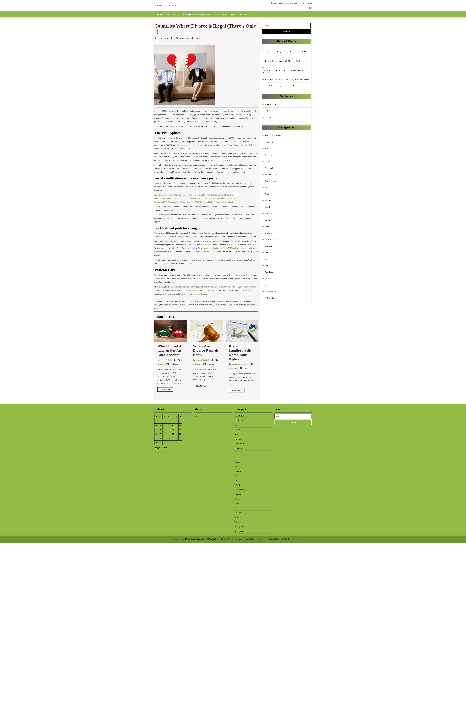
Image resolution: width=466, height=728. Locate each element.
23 (156, 438)
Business (268, 155)
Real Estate (269, 272)
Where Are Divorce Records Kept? (206, 350)
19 (169, 434)
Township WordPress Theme (184, 539)
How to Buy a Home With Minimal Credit (283, 61)
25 (164, 438)
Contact (244, 14)
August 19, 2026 (238, 364)
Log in (196, 416)
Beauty (268, 149)
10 (160, 430)
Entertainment (271, 174)
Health (267, 207)
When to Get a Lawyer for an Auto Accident (169, 350)
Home (159, 14)
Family (268, 194)
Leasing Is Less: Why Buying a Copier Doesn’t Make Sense (285, 53)
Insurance (269, 213)
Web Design (270, 298)
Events (267, 187)
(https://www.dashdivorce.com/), (189, 145)
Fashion (268, 200)
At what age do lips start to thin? (279, 86)
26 (169, 438)
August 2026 (270, 104)
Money (268, 259)
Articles (172, 14)
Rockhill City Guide (165, 6)
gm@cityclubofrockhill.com (301, 3)
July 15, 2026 (162, 38)
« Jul (156, 452)
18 (164, 434)
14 (177, 430)
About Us (228, 14)
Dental (267, 161)
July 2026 (269, 111)
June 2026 (269, 117)
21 (177, 434)
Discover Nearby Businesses (200, 14)
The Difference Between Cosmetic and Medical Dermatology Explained (283, 71)
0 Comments (198, 364)
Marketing (269, 246)
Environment (270, 181)
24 (160, 438)
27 (173, 438)
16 (156, 434)
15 (180, 430)
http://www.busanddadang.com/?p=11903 (199, 290)
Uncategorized (271, 291)
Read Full (167, 390)
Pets (266, 265)
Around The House (273, 136)
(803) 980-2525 (280, 3)
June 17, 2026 (166, 360)
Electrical (269, 168)
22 (180, 434)
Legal (267, 226)
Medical (268, 252)
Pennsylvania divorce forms (227, 145)
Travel (267, 285)
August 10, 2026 (203, 360)
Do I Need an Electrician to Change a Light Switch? (287, 79)
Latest (267, 220)
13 (173, 430)
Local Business (271, 239)
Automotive (270, 142)
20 (173, 434)
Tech (267, 278)
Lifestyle (268, 233)
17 (160, 434)
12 (169, 430)
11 (164, 430)
